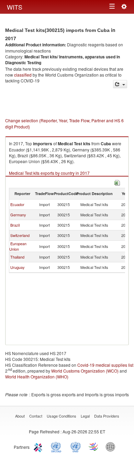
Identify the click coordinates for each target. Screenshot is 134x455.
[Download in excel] (117, 182)
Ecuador (17, 204)
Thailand (17, 257)
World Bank (112, 446)
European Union (17, 246)
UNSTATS (75, 446)
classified (23, 75)
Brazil (15, 225)
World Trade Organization (94, 446)
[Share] (120, 84)
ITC (39, 446)
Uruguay (17, 267)
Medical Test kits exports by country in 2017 (49, 173)
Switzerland (20, 235)
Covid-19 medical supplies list (105, 365)
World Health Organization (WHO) (36, 376)
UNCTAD (57, 446)
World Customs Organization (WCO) (85, 371)
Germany (18, 214)
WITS (14, 6)
